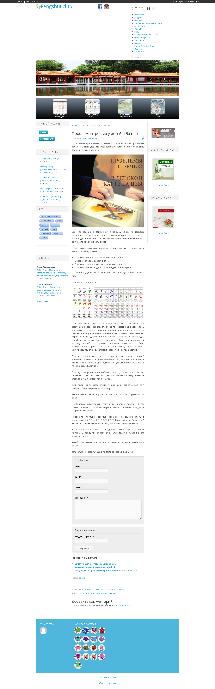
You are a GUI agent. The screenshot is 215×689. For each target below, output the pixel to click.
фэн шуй (45, 229)
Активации (139, 26)
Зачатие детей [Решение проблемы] (96, 563)
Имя (77, 466)
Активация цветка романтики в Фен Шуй (50, 179)
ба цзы (44, 237)
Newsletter (139, 14)
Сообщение (81, 497)
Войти (35, 1)
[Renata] (78, 659)
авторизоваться (122, 605)
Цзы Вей (138, 20)
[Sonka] (101, 642)
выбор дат (57, 233)
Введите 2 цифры (84, 536)
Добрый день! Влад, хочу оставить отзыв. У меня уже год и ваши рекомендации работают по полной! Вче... (52, 274)
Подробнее (163, 185)
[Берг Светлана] (93, 642)
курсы (59, 220)
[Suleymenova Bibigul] (78, 642)
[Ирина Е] (101, 633)
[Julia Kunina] (86, 642)
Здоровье (139, 40)
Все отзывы (42, 301)
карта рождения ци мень (50, 216)
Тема (78, 487)
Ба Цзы (137, 31)
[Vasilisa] (86, 633)
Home (74, 125)
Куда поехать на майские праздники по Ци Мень (105, 589)
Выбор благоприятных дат (146, 34)
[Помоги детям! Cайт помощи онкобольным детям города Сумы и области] (163, 137)
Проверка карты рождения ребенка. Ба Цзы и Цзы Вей (53, 169)
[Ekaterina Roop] (86, 651)
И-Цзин (137, 43)
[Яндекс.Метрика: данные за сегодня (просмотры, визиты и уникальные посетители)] (107, 683)
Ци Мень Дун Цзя (142, 37)
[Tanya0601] (78, 651)
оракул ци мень (47, 220)
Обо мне (138, 49)
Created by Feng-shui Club (107, 677)
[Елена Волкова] (86, 659)
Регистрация (24, 1)
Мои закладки (192, 1)
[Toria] (93, 651)
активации (45, 233)
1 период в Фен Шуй (49, 158)
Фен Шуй (138, 29)
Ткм (54, 229)
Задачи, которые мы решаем (148, 23)
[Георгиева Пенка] (78, 668)
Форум (137, 17)
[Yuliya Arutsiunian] (78, 633)
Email (78, 477)
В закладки (178, 1)
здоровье (55, 225)
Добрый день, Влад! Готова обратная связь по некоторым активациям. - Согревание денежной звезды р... (51, 291)
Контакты (139, 51)
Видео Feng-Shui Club (144, 46)
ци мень (44, 225)
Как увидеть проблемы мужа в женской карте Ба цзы (106, 570)
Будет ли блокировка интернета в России (98, 593)
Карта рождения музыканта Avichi (95, 567)
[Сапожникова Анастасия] (93, 633)
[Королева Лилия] (101, 659)
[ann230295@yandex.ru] (101, 651)
